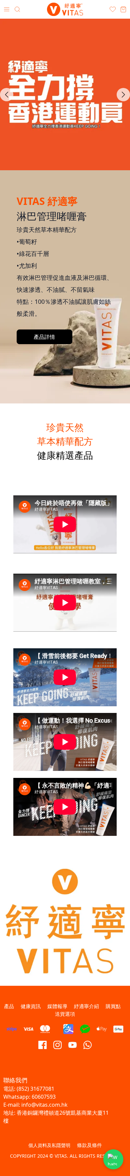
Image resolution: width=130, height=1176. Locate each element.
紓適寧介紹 (86, 1006)
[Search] (17, 9)
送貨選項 (65, 1013)
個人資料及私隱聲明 (49, 1145)
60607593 (44, 1096)
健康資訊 (31, 1006)
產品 (9, 1006)
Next (123, 94)
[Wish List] (112, 9)
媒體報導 (57, 1006)
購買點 (113, 1006)
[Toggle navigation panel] (6, 9)
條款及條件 (89, 1145)
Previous (6, 94)
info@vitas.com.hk (44, 1104)
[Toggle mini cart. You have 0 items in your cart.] (123, 9)
